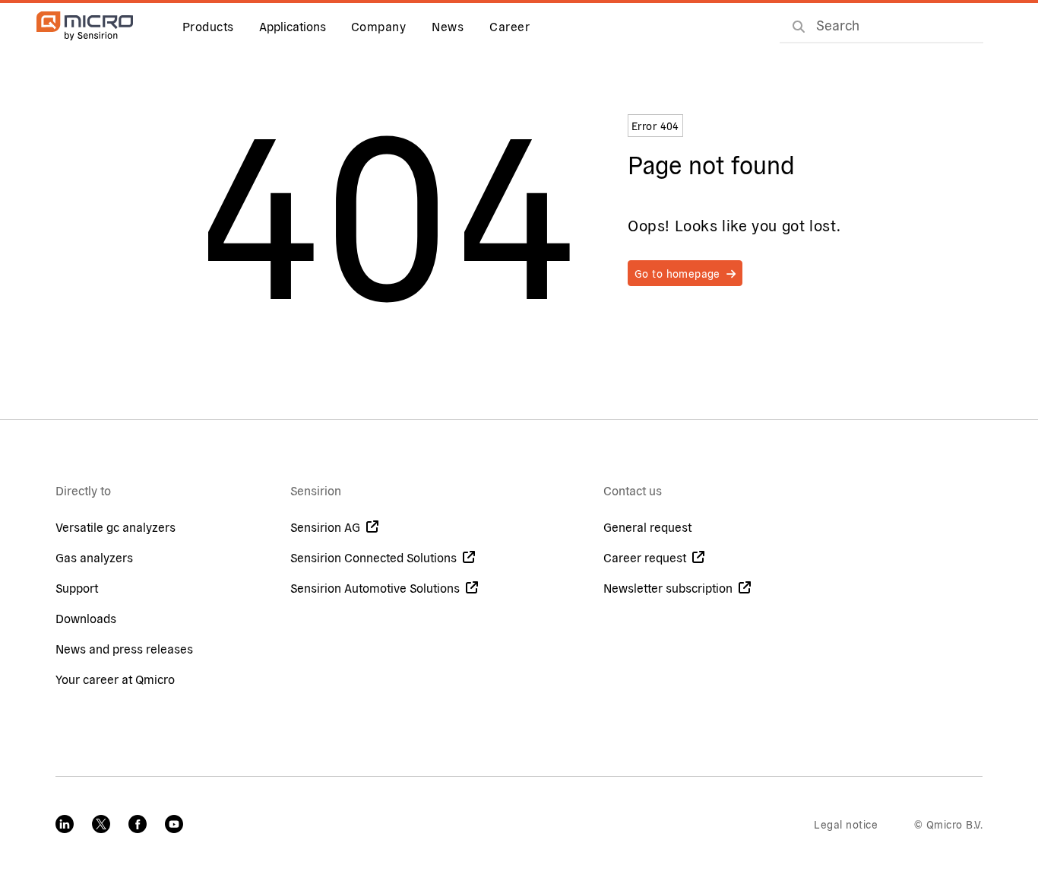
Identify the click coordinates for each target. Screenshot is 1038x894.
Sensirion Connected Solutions (373, 557)
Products (208, 25)
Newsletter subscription (668, 587)
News (448, 25)
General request (647, 526)
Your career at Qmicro (115, 678)
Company (378, 25)
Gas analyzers (94, 557)
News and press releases (124, 648)
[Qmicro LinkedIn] (64, 824)
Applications (292, 25)
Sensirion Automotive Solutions (375, 587)
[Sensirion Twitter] (101, 824)
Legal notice (846, 824)
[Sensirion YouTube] (174, 824)
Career (509, 25)
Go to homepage (677, 273)
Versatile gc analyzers (115, 526)
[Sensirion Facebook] (137, 824)
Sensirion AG (325, 526)
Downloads (85, 617)
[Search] (799, 26)
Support (76, 587)
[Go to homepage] (84, 26)
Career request (644, 557)
